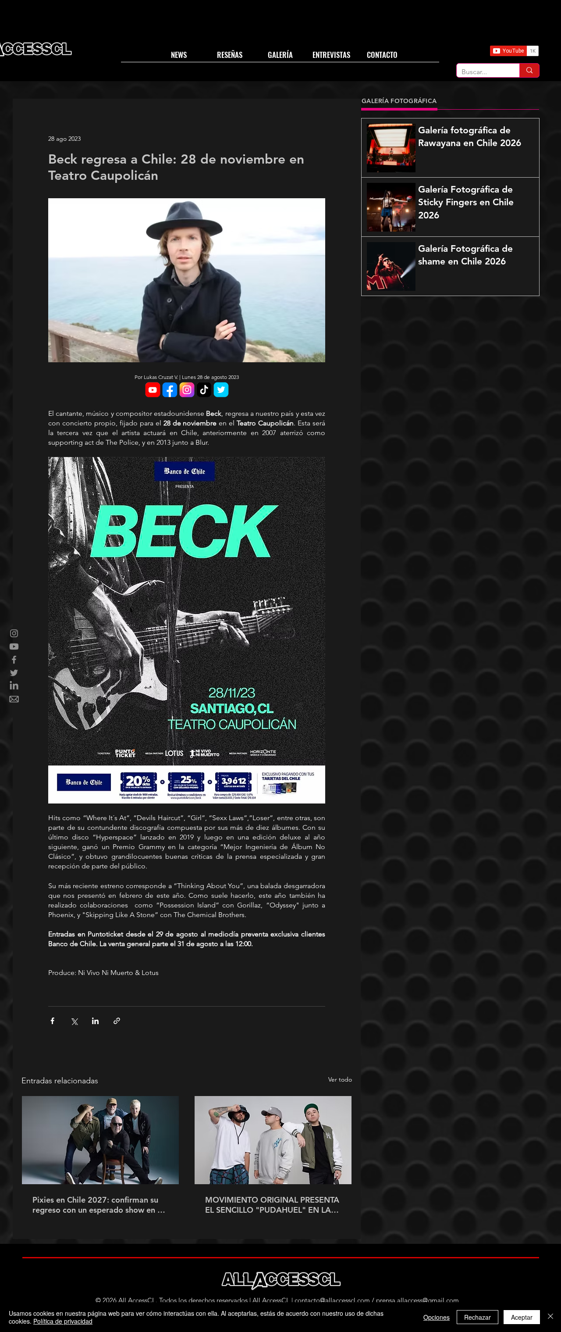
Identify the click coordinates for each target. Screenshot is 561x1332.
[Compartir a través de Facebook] (52, 1021)
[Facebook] (14, 659)
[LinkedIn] (14, 686)
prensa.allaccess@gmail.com (417, 1300)
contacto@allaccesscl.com (332, 1300)
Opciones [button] (436, 1317)
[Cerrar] (550, 1317)
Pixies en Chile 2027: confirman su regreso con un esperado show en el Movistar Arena (98, 1205)
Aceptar (522, 1317)
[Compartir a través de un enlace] (117, 1021)
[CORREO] (14, 699)
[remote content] (186, 390)
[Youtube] (14, 646)
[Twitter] (14, 673)
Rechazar (477, 1317)
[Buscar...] (529, 70)
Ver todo (340, 1079)
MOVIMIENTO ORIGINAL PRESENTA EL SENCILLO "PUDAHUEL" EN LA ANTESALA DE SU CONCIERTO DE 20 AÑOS (272, 1205)
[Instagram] (14, 633)
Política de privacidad (62, 1321)
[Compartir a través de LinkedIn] (95, 1021)
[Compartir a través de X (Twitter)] (74, 1021)
